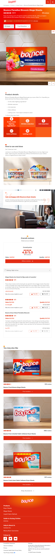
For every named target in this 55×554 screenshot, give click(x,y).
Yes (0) (35, 294)
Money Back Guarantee (11, 530)
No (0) (46, 294)
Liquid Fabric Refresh (10, 514)
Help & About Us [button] (9, 525)
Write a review (26, 261)
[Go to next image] (49, 83)
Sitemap (30, 543)
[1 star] (4, 13)
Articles (6, 521)
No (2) (46, 307)
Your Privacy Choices (8, 552)
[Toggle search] (48, 2)
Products (7, 505)
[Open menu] (52, 2)
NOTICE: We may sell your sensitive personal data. (38, 550)
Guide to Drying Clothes (12, 518)
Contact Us (7, 528)
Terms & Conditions (8, 545)
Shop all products (26, 490)
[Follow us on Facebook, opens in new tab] (5, 539)
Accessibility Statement (9, 543)
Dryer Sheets (8, 508)
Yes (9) (36, 307)
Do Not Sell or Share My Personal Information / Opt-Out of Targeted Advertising (39, 546)
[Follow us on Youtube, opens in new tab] (15, 539)
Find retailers (27, 391)
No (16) (46, 331)
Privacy (5, 548)
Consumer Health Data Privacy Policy (12, 550)
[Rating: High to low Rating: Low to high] (27, 270)
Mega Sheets (8, 511)
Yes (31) (35, 331)
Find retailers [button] (22, 26)
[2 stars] (6, 13)
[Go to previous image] (53, 83)
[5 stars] (10, 13)
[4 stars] (9, 13)
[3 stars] (7, 13)
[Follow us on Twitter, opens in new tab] (10, 539)
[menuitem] (7, 5)
